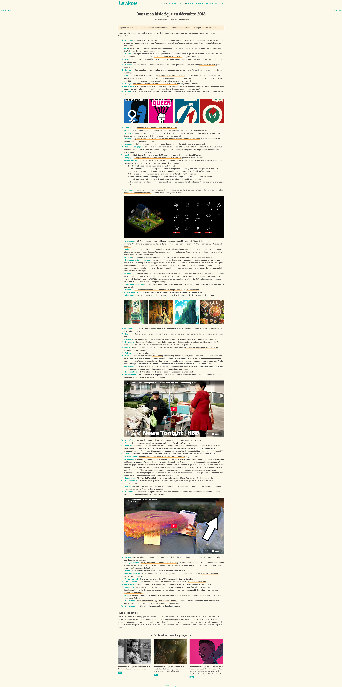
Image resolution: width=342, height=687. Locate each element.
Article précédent (5, 10)
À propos (215, 4)
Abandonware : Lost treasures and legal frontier (157, 128)
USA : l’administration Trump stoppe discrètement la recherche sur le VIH (171, 292)
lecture (171, 4)
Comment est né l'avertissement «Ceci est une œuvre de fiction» (161, 257)
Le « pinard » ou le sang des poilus (148, 486)
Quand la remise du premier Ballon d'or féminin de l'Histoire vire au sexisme (167, 139)
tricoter (172, 133)
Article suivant (337, 10)
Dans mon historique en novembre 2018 (134, 667)
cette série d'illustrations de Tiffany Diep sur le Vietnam (190, 295)
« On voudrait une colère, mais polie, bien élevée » (151, 166)
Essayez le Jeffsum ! (197, 582)
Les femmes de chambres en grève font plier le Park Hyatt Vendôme (161, 443)
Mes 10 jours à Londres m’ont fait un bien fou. (132, 669)
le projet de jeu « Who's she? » (171, 75)
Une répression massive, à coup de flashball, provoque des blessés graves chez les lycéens (169, 169)
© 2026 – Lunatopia (171, 686)
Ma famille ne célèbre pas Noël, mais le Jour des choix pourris (158, 571)
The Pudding (157, 356)
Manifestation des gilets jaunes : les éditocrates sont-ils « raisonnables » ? (162, 179)
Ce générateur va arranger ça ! (192, 144)
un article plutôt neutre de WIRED (142, 279)
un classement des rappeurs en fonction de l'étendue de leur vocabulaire (180, 364)
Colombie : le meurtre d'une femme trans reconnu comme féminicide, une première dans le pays (174, 454)
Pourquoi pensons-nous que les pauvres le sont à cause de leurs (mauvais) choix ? (169, 54)
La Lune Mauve (192, 290)
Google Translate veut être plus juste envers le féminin (157, 158)
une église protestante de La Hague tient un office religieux (177, 587)
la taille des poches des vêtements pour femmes (192, 361)
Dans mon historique (182, 19)
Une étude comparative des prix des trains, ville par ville (167, 345)
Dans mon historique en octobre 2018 (169, 667)
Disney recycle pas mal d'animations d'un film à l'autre (183, 328)
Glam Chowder (197, 622)
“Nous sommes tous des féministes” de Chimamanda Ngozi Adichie (179, 451)
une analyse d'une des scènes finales (182, 43)
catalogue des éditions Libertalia (169, 92)
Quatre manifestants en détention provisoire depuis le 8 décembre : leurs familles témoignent (170, 171)
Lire (119, 673)
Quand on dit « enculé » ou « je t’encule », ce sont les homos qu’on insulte (166, 334)
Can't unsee (138, 130)
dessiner (182, 133)
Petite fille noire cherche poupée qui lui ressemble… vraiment (166, 372)
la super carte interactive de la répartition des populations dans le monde (158, 358)
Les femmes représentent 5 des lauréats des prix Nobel (158, 290)
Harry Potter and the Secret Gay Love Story (159, 563)
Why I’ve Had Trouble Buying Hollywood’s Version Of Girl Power (164, 478)
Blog (163, 4)
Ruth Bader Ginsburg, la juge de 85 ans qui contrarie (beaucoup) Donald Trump (167, 155)
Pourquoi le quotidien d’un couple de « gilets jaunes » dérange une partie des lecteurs (166, 177)
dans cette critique (207, 65)
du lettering (199, 133)
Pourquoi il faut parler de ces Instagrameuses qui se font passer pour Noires (168, 440)
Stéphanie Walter (199, 130)
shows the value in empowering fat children (162, 457)
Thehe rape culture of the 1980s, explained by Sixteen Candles (166, 579)
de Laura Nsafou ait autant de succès (187, 86)
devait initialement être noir (197, 584)
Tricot (181, 4)
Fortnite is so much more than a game (162, 284)
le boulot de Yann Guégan (173, 342)
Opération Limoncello (143, 133)
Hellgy (153, 136)
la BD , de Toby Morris (168, 57)
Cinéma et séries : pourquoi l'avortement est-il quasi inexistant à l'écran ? (168, 241)
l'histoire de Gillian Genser (161, 48)
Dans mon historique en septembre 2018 (206, 667)
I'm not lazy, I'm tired (144, 353)
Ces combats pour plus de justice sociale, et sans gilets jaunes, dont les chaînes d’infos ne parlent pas (174, 182)
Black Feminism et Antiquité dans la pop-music (160, 606)
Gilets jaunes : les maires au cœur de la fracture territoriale (155, 174)
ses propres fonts (213, 133)
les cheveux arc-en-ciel (139, 136)
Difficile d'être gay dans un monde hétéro (157, 481)
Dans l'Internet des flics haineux (145, 595)
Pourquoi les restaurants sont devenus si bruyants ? (155, 84)
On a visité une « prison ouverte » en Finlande (196, 339)
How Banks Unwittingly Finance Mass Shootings (157, 601)
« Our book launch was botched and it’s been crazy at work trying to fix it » (165, 70)
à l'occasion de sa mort (181, 249)
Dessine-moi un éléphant (155, 147)
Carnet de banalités (197, 4)
